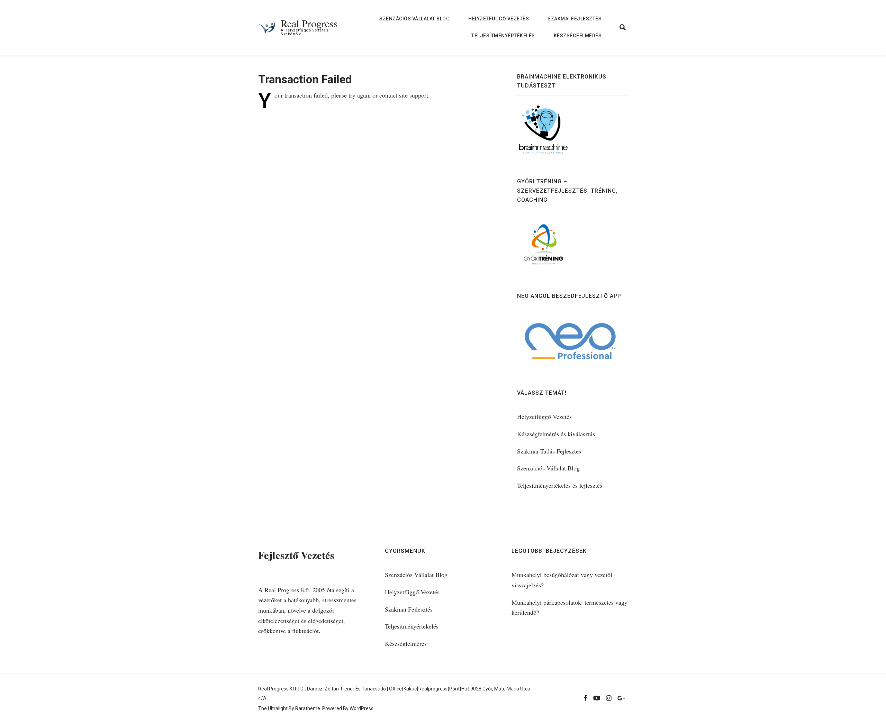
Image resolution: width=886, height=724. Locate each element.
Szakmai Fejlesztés (575, 18)
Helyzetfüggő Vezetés (498, 18)
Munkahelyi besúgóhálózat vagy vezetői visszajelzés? (562, 579)
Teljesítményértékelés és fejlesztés (559, 485)
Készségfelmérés (578, 35)
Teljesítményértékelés (503, 35)
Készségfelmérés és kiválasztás (556, 434)
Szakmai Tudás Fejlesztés (549, 451)
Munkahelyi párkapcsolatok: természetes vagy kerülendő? (569, 607)
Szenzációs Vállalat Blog (414, 18)
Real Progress (309, 23)
